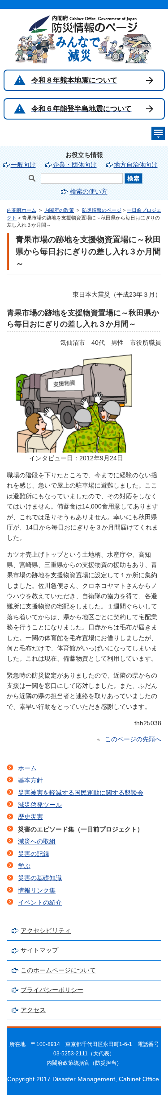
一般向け (23, 164)
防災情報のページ (101, 210)
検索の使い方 (89, 191)
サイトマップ (39, 950)
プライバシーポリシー (52, 990)
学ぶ (24, 866)
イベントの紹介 (40, 902)
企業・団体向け (75, 164)
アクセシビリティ (46, 930)
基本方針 (30, 780)
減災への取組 (37, 841)
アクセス (33, 1010)
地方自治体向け (136, 164)
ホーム (27, 768)
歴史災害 (30, 817)
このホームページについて (58, 970)
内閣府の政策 (59, 210)
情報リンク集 (37, 890)
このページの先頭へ (133, 739)
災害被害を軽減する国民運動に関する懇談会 (80, 793)
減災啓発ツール (40, 805)
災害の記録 (33, 854)
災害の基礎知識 (40, 878)
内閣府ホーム (21, 210)
